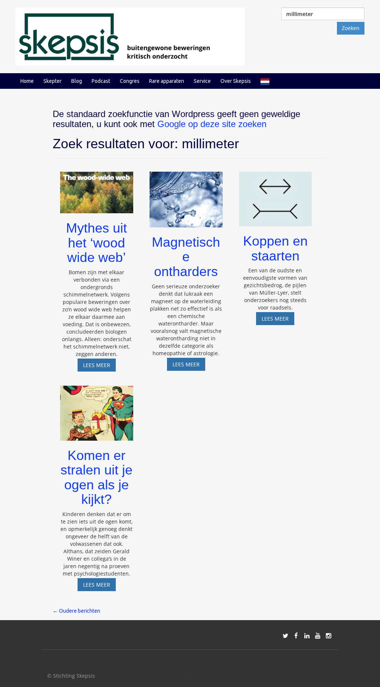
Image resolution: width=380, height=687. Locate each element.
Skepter (52, 81)
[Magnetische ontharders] (186, 196)
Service (202, 81)
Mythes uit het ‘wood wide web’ (96, 242)
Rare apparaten (166, 81)
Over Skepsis (235, 81)
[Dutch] (265, 81)
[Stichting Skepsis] (130, 35)
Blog (76, 81)
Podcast (101, 81)
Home (27, 81)
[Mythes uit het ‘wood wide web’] (96, 188)
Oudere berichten (76, 611)
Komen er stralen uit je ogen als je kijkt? (96, 477)
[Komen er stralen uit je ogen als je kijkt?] (96, 409)
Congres (130, 81)
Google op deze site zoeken (211, 124)
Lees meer (99, 366)
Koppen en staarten (275, 248)
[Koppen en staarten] (275, 195)
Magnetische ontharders (186, 256)
